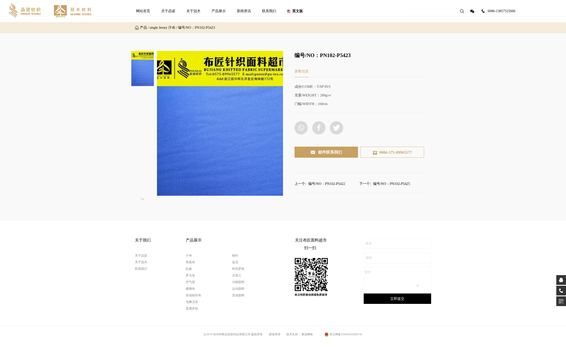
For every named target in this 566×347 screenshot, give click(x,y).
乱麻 (189, 268)
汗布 (189, 255)
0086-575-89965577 (395, 152)
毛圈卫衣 (192, 302)
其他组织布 (193, 295)
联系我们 (269, 11)
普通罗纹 (192, 308)
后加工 (236, 275)
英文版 (297, 11)
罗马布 (190, 275)
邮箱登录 (275, 334)
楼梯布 (190, 288)
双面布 (190, 262)
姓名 (369, 243)
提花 (235, 262)
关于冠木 (193, 11)
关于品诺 (168, 11)
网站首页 (143, 11)
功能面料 (238, 282)
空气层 (190, 282)
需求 (368, 272)
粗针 (235, 255)
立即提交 (397, 299)
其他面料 (238, 295)
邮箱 (369, 257)
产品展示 (219, 11)
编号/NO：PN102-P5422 (326, 184)
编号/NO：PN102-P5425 (391, 184)
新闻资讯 (244, 11)
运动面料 (238, 288)
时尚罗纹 (238, 268)
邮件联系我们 (330, 152)
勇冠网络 (307, 334)
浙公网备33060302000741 (346, 334)
